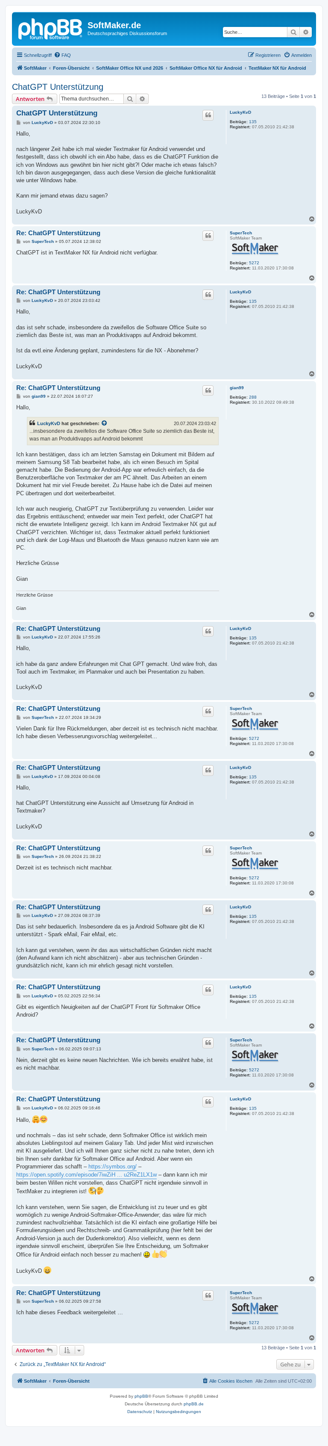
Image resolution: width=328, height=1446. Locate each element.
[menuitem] (62, 55)
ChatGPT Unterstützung (57, 87)
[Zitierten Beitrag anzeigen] (104, 423)
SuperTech (241, 233)
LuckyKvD (240, 112)
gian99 (237, 387)
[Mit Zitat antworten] (208, 115)
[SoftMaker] (51, 27)
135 (253, 121)
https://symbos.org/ (112, 1166)
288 (253, 397)
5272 (254, 262)
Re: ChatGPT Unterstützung (58, 233)
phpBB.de (194, 1404)
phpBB (141, 1396)
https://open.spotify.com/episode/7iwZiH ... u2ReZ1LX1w (86, 1174)
